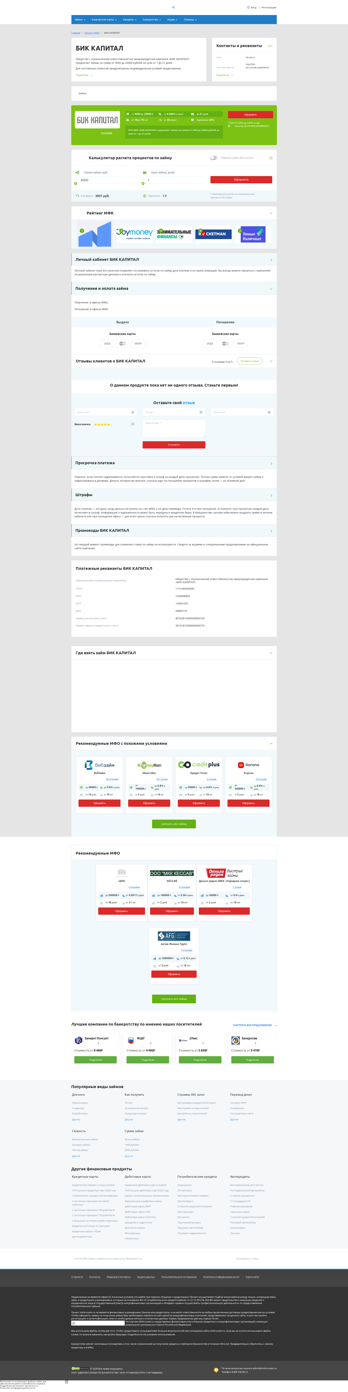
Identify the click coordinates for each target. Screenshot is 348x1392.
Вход (253, 7)
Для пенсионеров (135, 1227)
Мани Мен (149, 773)
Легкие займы (80, 1150)
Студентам (78, 1108)
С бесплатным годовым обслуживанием (95, 1195)
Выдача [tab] (122, 322)
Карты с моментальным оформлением (147, 1195)
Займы (82, 93)
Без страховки (186, 1211)
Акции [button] (171, 19)
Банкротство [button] (150, 19)
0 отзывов (106, 133)
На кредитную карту (241, 1113)
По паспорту (185, 1190)
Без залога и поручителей (192, 1113)
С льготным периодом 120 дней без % (93, 1215)
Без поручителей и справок (193, 1195)
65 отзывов (112, 779)
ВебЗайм (99, 773)
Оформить (250, 114)
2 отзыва (211, 779)
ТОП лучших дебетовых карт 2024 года (147, 1190)
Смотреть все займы (174, 824)
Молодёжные (132, 1233)
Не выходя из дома (135, 1113)
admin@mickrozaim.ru (264, 1368)
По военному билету (136, 1108)
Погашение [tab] (225, 322)
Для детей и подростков (138, 1222)
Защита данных (146, 1276)
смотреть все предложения (252, 1025)
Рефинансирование (241, 1206)
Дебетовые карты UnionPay (140, 1217)
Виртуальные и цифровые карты (143, 1201)
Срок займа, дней (162, 172)
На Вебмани (237, 1108)
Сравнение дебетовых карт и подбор (146, 1185)
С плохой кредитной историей (195, 1206)
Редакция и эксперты (118, 1276)
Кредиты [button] (128, 19)
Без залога (183, 1217)
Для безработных (82, 1236)
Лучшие (235, 1233)
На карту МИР (238, 1102)
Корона (248, 773)
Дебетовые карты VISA (137, 1211)
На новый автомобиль (243, 1222)
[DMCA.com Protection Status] (80, 1368)
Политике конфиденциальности (17, 1387)
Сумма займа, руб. (96, 172)
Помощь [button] (189, 19)
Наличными (184, 1185)
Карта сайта (252, 1276)
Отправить (174, 444)
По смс (128, 1102)
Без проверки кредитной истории (197, 1102)
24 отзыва (261, 779)
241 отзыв (161, 779)
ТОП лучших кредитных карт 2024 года (94, 1190)
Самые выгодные (240, 1211)
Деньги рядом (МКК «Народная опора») (224, 881)
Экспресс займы (81, 1144)
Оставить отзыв (249, 361)
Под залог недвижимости (192, 1233)
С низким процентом (242, 1195)
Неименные (131, 1238)
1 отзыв (237, 887)
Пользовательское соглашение (179, 1276)
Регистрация (269, 7)
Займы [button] (79, 19)
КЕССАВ (172, 881)
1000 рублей (132, 1144)
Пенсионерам (80, 1102)
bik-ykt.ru (250, 57)
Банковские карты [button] (103, 19)
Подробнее (222, 75)
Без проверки (185, 1201)
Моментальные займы (85, 1139)
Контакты (94, 1276)
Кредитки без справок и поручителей (93, 1185)
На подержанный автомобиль (247, 1190)
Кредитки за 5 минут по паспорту (91, 1226)
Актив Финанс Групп (174, 944)
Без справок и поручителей (193, 1108)
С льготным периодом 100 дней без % (93, 1210)
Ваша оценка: (82, 424)
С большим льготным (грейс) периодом (95, 1220)
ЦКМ (122, 881)
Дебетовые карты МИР (138, 1206)
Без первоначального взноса (246, 1185)
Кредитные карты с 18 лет (86, 1231)
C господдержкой (240, 1201)
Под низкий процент (189, 1222)
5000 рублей (132, 1150)
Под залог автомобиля (190, 1227)
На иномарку (237, 1227)
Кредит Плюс (199, 773)
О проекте (77, 1276)
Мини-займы (132, 1139)
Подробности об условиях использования (151, 1334)
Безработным (80, 1113)
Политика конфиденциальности (221, 1276)
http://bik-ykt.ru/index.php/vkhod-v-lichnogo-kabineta (257, 67)
